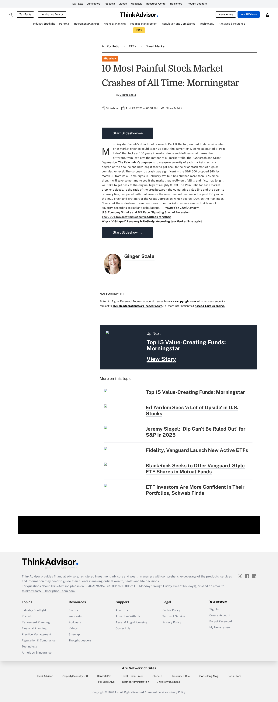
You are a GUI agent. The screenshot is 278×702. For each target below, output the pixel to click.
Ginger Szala (128, 94)
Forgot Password (220, 621)
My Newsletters (220, 627)
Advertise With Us (128, 616)
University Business (168, 681)
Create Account (219, 615)
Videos (123, 3)
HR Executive (106, 681)
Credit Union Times (132, 676)
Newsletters (225, 14)
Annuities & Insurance (37, 652)
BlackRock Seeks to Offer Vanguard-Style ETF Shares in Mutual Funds (195, 468)
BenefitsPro (104, 676)
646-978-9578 (97, 586)
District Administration (135, 681)
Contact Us (123, 628)
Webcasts (136, 3)
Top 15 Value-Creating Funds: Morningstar (195, 392)
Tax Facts (77, 3)
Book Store (234, 676)
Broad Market (156, 46)
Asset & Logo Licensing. (210, 305)
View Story (161, 358)
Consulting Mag (208, 676)
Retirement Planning (36, 622)
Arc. (117, 692)
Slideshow (109, 58)
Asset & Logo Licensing (131, 622)
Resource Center (156, 3)
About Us (122, 610)
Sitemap (74, 634)
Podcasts (109, 3)
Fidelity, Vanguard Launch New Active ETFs (197, 450)
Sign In (214, 609)
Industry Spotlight (34, 610)
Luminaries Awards (52, 14)
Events (73, 610)
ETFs (133, 46)
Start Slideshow (125, 133)
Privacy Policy (171, 622)
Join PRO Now (248, 14)
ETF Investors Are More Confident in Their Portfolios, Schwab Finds (195, 490)
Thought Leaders (196, 3)
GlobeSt (157, 676)
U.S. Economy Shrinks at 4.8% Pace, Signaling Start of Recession (145, 212)
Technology (29, 646)
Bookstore (176, 3)
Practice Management (36, 634)
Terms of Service (173, 616)
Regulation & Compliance (39, 640)
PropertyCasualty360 (75, 676)
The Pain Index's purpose (135, 162)
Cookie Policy (171, 610)
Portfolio (113, 46)
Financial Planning (34, 628)
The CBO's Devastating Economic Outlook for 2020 (136, 216)
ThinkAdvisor (45, 676)
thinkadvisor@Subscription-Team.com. (48, 591)
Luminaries (93, 3)
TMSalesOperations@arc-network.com (137, 305)
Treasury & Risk (181, 676)
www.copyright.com (183, 301)
